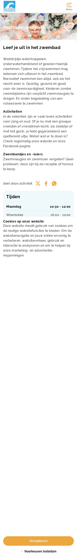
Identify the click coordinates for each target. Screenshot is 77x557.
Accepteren (39, 541)
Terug (11, 16)
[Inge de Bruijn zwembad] (20, 6)
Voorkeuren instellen (40, 551)
